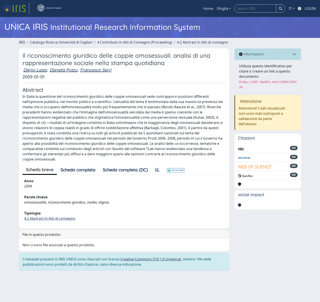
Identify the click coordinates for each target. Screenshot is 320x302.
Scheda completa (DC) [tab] (125, 169)
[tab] (157, 169)
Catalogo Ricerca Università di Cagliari (61, 42)
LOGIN (310, 8)
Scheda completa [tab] (78, 169)
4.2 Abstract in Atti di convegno (202, 42)
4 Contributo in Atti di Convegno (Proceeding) (134, 42)
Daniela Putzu (63, 70)
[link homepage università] (49, 8)
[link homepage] (16, 8)
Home (208, 8)
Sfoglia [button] (222, 8)
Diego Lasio (35, 70)
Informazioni (253, 54)
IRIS (22, 42)
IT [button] (290, 8)
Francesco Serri (95, 70)
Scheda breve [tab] (39, 169)
